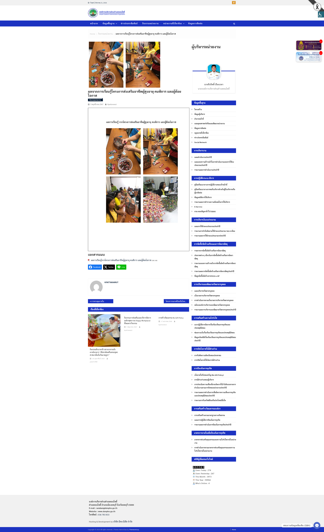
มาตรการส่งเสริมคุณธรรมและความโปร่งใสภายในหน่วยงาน (215, 441)
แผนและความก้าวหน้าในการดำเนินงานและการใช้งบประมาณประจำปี (214, 163)
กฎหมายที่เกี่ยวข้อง (201, 133)
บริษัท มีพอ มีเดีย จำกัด (122, 521)
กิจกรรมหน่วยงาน (150, 23)
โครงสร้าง (198, 109)
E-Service (198, 207)
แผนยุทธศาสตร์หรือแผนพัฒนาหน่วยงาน (209, 123)
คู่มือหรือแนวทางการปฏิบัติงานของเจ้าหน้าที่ (210, 184)
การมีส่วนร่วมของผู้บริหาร (204, 380)
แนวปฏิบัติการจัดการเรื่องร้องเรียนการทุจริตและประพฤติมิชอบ (212, 326)
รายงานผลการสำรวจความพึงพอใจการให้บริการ (212, 202)
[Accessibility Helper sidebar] (321, 14)
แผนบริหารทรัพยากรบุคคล (204, 291)
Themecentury (134, 529)
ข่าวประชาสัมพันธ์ (129, 23)
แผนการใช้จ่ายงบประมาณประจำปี (207, 226)
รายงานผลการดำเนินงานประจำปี (206, 170)
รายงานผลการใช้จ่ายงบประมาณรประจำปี (210, 236)
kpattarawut (112, 104)
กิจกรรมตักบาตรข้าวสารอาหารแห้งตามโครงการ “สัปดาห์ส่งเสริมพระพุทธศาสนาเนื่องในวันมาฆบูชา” (104, 352)
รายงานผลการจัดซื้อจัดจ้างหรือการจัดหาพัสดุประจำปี (214, 271)
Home (234, 529)
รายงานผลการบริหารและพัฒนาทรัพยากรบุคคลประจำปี (215, 309)
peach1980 (93, 362)
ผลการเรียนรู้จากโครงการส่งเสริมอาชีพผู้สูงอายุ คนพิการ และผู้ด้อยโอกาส (121, 260)
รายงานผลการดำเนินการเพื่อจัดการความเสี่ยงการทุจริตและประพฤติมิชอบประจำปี (215, 394)
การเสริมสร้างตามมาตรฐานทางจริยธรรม (209, 415)
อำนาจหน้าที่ (199, 119)
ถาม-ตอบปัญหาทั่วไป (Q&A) (205, 211)
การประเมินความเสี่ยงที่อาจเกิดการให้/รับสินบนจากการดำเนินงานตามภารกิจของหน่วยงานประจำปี (215, 386)
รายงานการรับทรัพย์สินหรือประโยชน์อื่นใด (210, 400)
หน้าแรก (94, 23)
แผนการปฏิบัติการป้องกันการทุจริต (207, 420)
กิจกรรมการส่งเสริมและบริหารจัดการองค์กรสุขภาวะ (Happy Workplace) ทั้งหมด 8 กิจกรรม (137, 320)
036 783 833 (103, 514)
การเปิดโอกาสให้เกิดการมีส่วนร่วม (207, 360)
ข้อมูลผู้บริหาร (199, 114)
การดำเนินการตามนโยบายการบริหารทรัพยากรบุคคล (214, 300)
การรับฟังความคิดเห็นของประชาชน (207, 355)
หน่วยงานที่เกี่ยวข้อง (172, 23)
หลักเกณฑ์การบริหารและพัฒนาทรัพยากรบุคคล (212, 305)
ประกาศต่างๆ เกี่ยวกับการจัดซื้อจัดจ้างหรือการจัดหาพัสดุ (213, 257)
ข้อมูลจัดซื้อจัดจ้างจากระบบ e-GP (206, 276)
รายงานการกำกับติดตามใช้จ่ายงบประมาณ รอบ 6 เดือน (214, 231)
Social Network (200, 142)
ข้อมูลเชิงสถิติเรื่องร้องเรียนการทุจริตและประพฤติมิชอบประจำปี (215, 339)
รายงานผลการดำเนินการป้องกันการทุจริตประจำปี (212, 424)
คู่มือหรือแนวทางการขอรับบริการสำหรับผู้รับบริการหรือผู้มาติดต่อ (214, 191)
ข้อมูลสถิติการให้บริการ (203, 197)
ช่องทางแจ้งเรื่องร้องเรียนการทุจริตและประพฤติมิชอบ (214, 332)
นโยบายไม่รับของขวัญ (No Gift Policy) (209, 375)
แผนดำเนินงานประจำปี (203, 157)
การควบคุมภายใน (97, 301)
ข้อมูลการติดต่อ (195, 23)
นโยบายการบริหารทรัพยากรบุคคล (207, 295)
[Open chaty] (316, 525)
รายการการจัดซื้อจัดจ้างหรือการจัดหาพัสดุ (210, 250)
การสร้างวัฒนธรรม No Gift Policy (171, 318)
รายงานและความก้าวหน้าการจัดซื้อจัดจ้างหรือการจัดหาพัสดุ (215, 265)
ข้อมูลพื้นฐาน (109, 23)
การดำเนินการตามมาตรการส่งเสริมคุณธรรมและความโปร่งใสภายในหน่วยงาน (214, 449)
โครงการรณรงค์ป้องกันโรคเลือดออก (177, 301)
